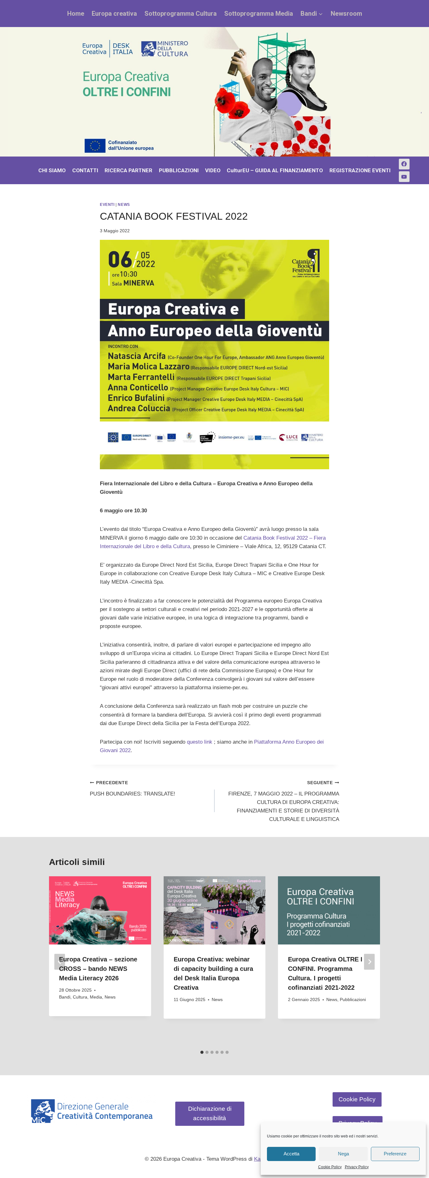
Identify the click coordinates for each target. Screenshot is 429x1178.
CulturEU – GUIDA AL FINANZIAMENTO (275, 170)
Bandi (64, 997)
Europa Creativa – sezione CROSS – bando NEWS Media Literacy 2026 (98, 969)
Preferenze (395, 1153)
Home (75, 13)
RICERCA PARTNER (128, 170)
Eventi (107, 204)
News (124, 204)
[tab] (202, 1052)
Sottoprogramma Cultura (180, 13)
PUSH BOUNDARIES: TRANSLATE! (132, 788)
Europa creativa (114, 13)
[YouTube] (404, 176)
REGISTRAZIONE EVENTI (360, 170)
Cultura (80, 997)
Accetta (291, 1153)
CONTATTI (85, 170)
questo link (199, 742)
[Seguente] (369, 962)
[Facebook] (404, 164)
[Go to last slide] (59, 962)
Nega (343, 1153)
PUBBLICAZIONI (179, 170)
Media (96, 997)
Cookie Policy (330, 1167)
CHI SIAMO (52, 170)
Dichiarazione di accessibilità (209, 1113)
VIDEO (212, 170)
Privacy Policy (357, 1167)
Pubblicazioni (353, 999)
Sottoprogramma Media (258, 13)
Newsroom (346, 13)
